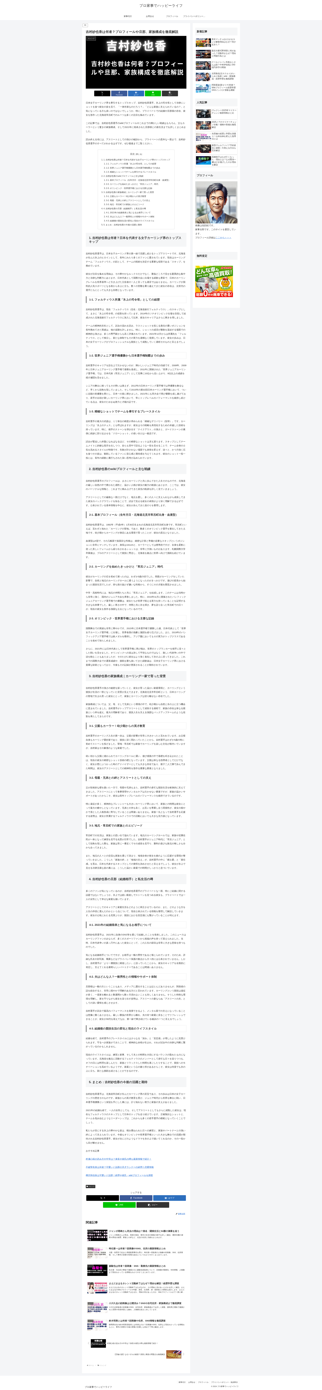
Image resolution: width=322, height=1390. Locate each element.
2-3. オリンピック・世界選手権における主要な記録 (129, 188)
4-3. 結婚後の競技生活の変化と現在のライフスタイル (130, 221)
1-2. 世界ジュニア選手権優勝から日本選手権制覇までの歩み (133, 168)
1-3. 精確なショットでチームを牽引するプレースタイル (131, 172)
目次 (132, 154)
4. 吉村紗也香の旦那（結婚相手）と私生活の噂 (125, 208)
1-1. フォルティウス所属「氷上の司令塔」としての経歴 (131, 164)
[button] (170, 93)
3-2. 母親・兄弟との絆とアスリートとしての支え (128, 200)
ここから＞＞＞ (223, 237)
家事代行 (182, 1382)
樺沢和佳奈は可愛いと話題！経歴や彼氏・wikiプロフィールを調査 (119, 1175)
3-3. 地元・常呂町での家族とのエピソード (125, 204)
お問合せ (191, 1382)
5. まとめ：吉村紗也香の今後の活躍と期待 (123, 225)
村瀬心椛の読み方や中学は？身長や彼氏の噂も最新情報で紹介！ (118, 1159)
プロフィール (203, 1382)
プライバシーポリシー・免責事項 (224, 1382)
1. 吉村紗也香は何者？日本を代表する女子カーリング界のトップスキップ (137, 160)
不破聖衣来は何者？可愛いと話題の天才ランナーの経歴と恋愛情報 (120, 1167)
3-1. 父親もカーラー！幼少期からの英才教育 (126, 196)
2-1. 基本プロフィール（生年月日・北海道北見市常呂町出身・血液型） (138, 180)
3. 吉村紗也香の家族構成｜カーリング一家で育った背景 (129, 192)
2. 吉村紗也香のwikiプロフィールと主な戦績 (123, 176)
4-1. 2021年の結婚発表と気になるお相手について (128, 212)
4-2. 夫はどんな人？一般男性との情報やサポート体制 (130, 216)
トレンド (92, 1186)
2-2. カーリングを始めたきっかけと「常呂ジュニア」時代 (132, 184)
